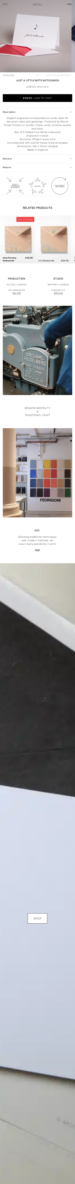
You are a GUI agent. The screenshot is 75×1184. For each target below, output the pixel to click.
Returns (7, 167)
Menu (37, 4)
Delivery (7, 158)
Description (9, 112)
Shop (37, 918)
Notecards (8, 75)
